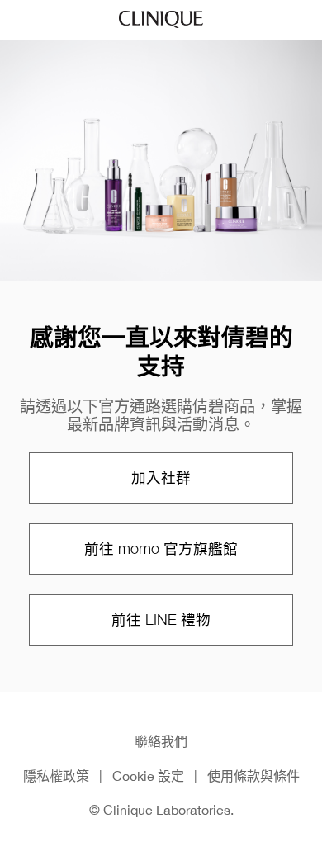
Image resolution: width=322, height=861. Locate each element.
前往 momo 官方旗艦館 (161, 548)
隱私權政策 (56, 776)
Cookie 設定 (148, 776)
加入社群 (161, 477)
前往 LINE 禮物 (161, 619)
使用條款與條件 (253, 776)
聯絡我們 (161, 741)
